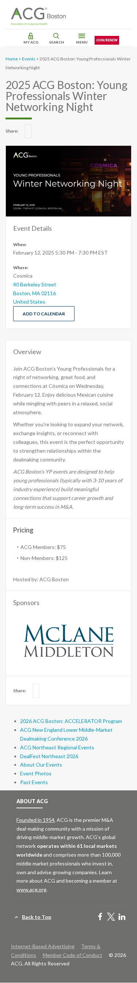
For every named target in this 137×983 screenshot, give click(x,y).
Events (28, 59)
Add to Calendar (44, 313)
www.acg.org (31, 889)
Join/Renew (107, 40)
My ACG (30, 42)
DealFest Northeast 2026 (49, 756)
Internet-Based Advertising (43, 946)
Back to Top (36, 917)
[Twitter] (111, 917)
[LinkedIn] (122, 917)
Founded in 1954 (35, 820)
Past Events (34, 782)
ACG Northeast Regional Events (57, 747)
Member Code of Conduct (72, 955)
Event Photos (36, 773)
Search (56, 42)
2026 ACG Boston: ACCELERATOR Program (71, 721)
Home (11, 59)
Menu (82, 42)
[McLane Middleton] (68, 640)
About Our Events (41, 764)
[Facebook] (100, 917)
